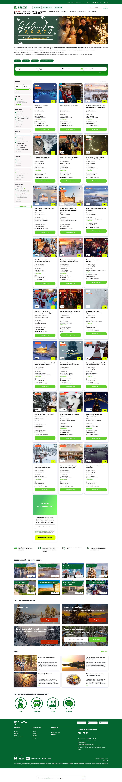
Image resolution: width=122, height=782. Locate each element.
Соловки (16, 731)
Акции (58, 11)
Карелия (16, 729)
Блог (52, 731)
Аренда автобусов (82, 11)
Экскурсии (34, 11)
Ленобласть (16, 733)
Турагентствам (58, 7)
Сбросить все (22, 206)
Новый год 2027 (17, 11)
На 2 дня (34, 731)
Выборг (15, 735)
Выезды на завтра (47, 7)
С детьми (26, 60)
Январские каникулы (47, 60)
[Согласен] (83, 778)
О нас (89, 11)
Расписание (37, 7)
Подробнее (49, 620)
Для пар (17, 60)
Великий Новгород (18, 737)
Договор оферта (82, 742)
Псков (15, 738)
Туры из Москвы (42, 11)
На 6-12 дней (35, 738)
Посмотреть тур (45, 129)
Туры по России (51, 11)
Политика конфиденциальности (86, 744)
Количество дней (36, 727)
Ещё (39, 669)
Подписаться (97, 639)
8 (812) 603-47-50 (96, 2)
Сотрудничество (55, 732)
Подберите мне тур (45, 537)
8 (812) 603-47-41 (79, 2)
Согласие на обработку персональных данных (89, 746)
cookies (48, 778)
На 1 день (34, 729)
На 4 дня (34, 735)
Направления (17, 727)
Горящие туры (64, 11)
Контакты (53, 734)
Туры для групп (72, 11)
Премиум (35, 60)
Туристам (94, 11)
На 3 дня (34, 733)
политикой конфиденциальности (41, 531)
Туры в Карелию (26, 11)
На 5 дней (34, 737)
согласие (36, 532)
